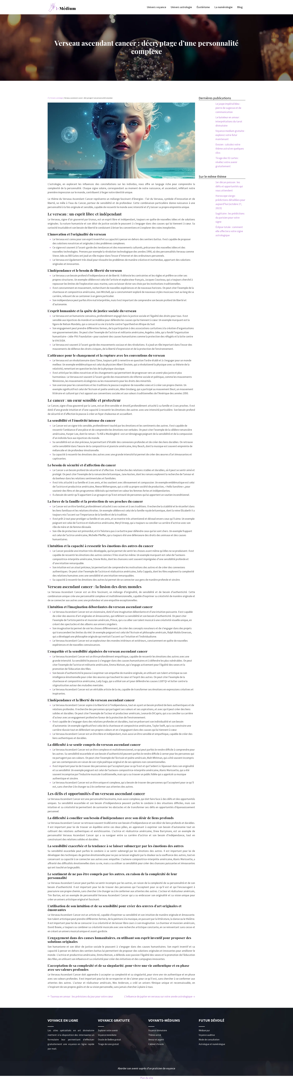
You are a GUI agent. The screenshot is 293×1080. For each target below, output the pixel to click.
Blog (240, 7)
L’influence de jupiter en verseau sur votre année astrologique (158, 996)
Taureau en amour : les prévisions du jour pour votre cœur (81, 996)
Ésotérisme (203, 7)
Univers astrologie (181, 7)
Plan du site (146, 1078)
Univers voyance (156, 7)
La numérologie (223, 7)
